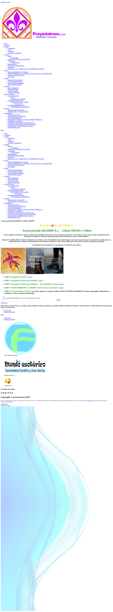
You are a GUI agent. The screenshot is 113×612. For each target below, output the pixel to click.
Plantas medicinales (13, 89)
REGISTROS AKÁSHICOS (16, 65)
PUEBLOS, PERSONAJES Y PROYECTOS (21, 123)
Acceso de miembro (13, 96)
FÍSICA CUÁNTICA (14, 115)
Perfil (12, 97)
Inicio (5, 43)
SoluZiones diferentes (14, 92)
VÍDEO (58, 300)
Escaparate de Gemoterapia (15, 80)
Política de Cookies (9, 312)
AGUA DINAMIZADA (15, 118)
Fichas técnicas (15, 62)
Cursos (10, 50)
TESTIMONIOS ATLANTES (19, 102)
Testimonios (14, 58)
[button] (56, 130)
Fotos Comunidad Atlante (15, 81)
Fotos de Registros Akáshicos (16, 83)
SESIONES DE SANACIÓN (16, 110)
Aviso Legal (7, 310)
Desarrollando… (9, 113)
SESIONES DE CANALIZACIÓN (18, 111)
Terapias (6, 54)
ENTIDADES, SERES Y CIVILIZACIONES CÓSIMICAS (25, 119)
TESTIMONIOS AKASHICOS (20, 107)
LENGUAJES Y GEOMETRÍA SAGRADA (20, 126)
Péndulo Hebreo (12, 64)
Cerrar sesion (18, 103)
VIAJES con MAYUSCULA (16, 75)
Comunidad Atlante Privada (15, 100)
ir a (30, 277)
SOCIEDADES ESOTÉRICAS (17, 116)
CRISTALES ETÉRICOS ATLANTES (19, 59)
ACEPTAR (4, 404)
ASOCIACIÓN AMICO (15, 84)
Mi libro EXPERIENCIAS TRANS (18, 72)
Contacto (6, 108)
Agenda (6, 46)
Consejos (6, 86)
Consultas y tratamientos (14, 53)
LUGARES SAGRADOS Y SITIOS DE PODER (22, 124)
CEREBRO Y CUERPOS (15, 121)
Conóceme (7, 45)
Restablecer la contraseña (18, 99)
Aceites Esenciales (13, 91)
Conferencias (11, 48)
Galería (6, 78)
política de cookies (91, 400)
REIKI (10, 56)
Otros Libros (11, 77)
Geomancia (11, 67)
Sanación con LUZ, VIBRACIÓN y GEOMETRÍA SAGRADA (26, 69)
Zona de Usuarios (9, 94)
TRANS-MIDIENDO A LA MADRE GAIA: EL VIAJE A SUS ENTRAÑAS (30, 73)
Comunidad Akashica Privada (16, 105)
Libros (6, 70)
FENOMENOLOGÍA (14, 127)
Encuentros (11, 51)
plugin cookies (9, 401)
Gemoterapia (11, 61)
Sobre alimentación (13, 88)
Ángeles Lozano (5, 2)
